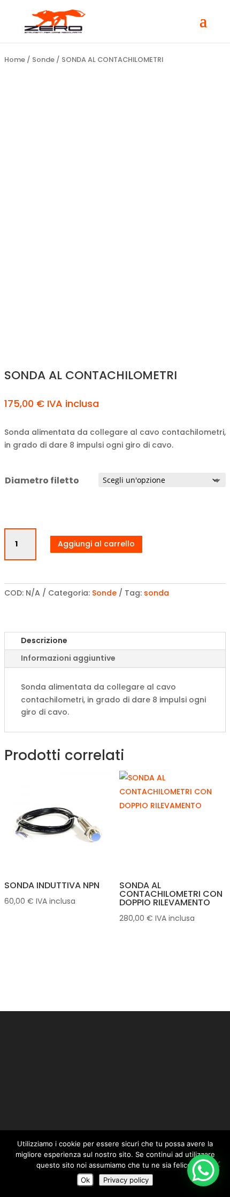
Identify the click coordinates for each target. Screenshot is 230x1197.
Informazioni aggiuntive (68, 658)
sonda (156, 593)
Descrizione (44, 640)
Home (14, 59)
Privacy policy (126, 1180)
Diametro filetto (42, 480)
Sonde (43, 59)
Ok (85, 1180)
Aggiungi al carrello (96, 543)
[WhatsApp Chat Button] (203, 1170)
